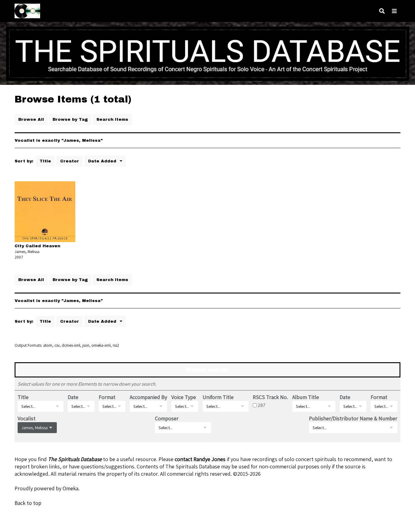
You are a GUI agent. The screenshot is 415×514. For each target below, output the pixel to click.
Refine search (207, 370)
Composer (167, 418)
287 (262, 405)
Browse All (31, 119)
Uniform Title (218, 397)
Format (107, 397)
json (85, 345)
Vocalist (27, 418)
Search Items (112, 119)
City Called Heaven (37, 246)
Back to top (28, 502)
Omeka (70, 488)
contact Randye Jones (200, 459)
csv (57, 345)
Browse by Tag (70, 119)
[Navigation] (394, 11)
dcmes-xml (71, 345)
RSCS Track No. (270, 397)
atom (47, 345)
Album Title (305, 397)
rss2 (116, 345)
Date (73, 397)
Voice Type (183, 397)
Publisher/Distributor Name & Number (353, 418)
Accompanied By (148, 397)
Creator (69, 161)
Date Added (103, 161)
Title (45, 161)
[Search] (382, 11)
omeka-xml (101, 345)
